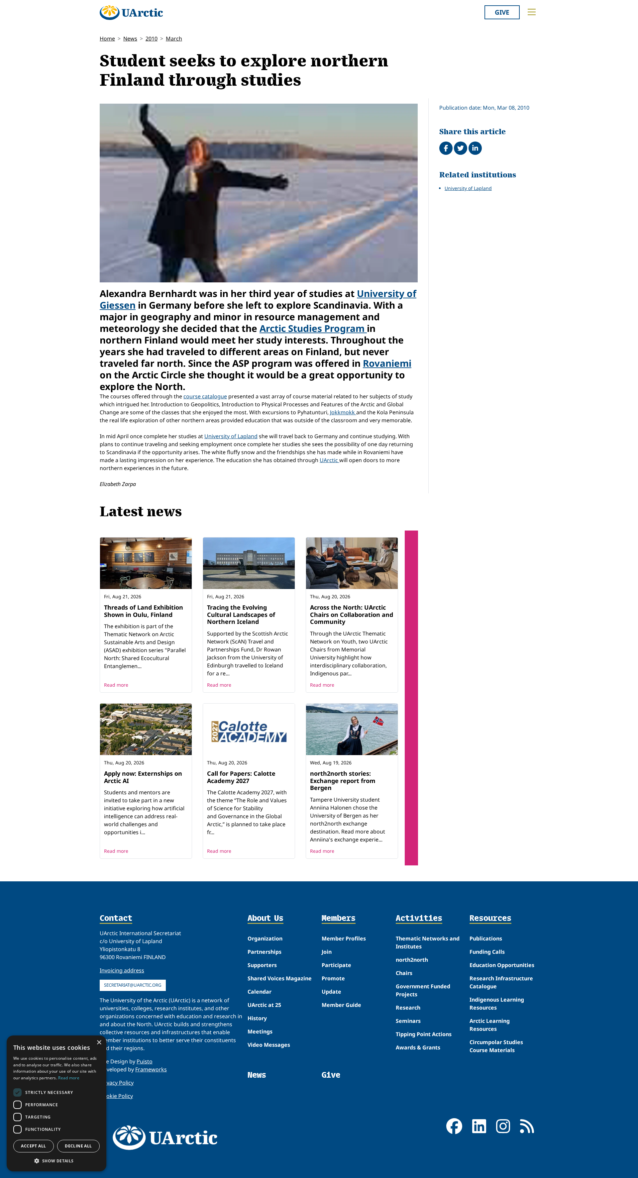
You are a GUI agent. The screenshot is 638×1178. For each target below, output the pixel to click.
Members (339, 918)
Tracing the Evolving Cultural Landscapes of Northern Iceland (241, 614)
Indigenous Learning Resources (497, 1003)
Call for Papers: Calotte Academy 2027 (241, 777)
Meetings (260, 1031)
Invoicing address (122, 970)
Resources (490, 918)
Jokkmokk (343, 412)
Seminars (408, 1021)
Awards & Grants (418, 1047)
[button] (56, 1161)
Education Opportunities (502, 965)
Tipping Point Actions (424, 1034)
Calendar (259, 991)
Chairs (404, 973)
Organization (265, 938)
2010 (152, 38)
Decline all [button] (78, 1146)
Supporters (262, 965)
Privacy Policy (117, 1082)
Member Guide (341, 1005)
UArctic (329, 460)
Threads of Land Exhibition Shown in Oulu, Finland (143, 611)
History (257, 1018)
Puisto (145, 1061)
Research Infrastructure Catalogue (501, 982)
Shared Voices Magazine (280, 978)
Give (502, 12)
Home (107, 38)
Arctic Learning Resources (490, 1024)
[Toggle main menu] (531, 12)
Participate (336, 965)
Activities (419, 918)
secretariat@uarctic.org (132, 985)
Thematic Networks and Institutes (428, 942)
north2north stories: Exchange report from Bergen (342, 780)
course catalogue (205, 396)
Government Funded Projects (423, 990)
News (130, 38)
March (174, 38)
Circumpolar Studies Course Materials (496, 1046)
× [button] (98, 1042)
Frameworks (151, 1069)
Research (408, 1007)
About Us (265, 918)
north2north (412, 959)
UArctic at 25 (264, 1005)
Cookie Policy (116, 1096)
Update (331, 991)
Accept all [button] (33, 1146)
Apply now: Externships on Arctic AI (143, 777)
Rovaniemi (387, 363)
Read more (116, 685)
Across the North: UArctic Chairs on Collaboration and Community (351, 614)
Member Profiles (344, 938)
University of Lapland (231, 436)
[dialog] (56, 1103)
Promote (333, 978)
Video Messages (269, 1044)
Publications (486, 938)
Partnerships (264, 951)
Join (327, 951)
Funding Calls (487, 951)
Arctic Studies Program (313, 328)
